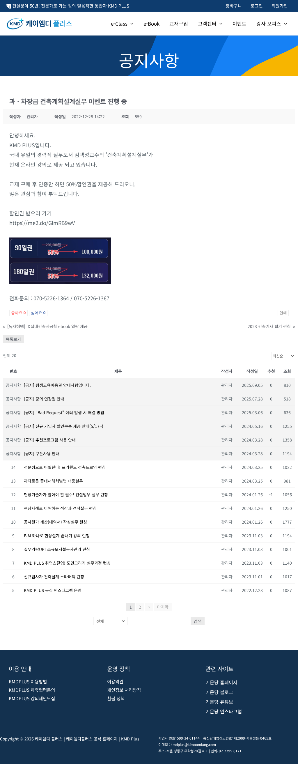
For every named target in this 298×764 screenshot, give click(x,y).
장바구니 (234, 6)
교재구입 (178, 23)
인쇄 (283, 312)
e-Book (151, 23)
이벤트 (239, 23)
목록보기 (13, 339)
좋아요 (18, 312)
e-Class (119, 23)
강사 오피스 (268, 23)
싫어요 (38, 312)
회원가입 (280, 6)
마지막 (162, 607)
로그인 (257, 6)
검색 (198, 621)
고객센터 (207, 23)
